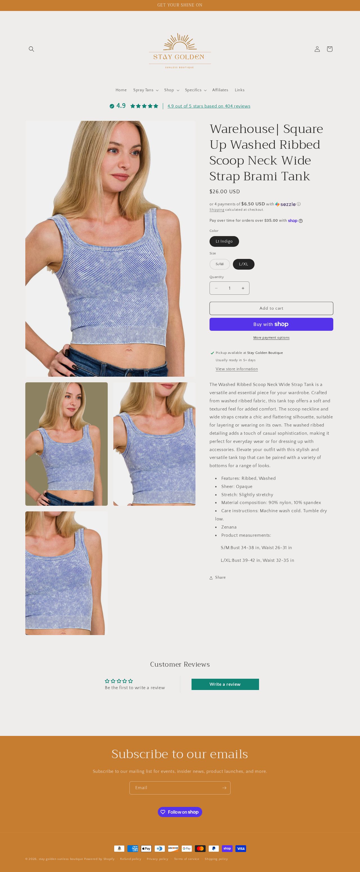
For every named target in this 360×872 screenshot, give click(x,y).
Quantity (217, 277)
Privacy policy (157, 858)
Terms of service (186, 858)
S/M (223, 266)
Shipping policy (216, 858)
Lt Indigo (224, 241)
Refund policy (130, 858)
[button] (31, 49)
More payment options (271, 338)
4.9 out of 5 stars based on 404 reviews (209, 106)
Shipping (217, 210)
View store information (237, 369)
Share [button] (220, 577)
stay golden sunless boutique (61, 859)
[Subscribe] (224, 788)
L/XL (243, 264)
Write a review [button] (225, 684)
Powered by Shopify (99, 859)
